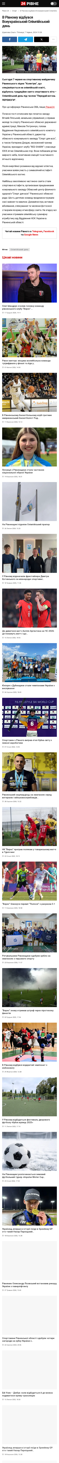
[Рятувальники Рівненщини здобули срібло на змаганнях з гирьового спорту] (29, 932)
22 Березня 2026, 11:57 (13, 963)
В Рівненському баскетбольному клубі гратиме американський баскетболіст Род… (27, 416)
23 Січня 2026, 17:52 (12, 1181)
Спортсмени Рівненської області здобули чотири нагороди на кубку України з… (28, 1339)
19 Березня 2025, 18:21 (13, 477)
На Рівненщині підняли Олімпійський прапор (26, 524)
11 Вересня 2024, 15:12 (13, 422)
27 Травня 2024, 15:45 (12, 1290)
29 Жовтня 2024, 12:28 (12, 1072)
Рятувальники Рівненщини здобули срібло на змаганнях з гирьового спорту (26, 957)
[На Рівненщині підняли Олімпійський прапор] (29, 501)
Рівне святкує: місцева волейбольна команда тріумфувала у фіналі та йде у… (26, 362)
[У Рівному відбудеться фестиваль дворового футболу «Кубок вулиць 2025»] (29, 1096)
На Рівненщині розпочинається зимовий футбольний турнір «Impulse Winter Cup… (23, 1175)
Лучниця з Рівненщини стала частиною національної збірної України (23, 471)
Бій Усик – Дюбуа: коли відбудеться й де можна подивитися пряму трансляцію (27, 1394)
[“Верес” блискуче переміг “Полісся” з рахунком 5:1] (29, 881)
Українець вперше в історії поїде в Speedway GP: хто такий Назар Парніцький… (27, 1230)
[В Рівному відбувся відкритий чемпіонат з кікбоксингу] (29, 1042)
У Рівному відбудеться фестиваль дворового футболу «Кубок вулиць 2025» (26, 1121)
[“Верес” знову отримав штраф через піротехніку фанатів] (29, 987)
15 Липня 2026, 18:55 (12, 638)
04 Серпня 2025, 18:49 (12, 692)
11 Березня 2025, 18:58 (13, 908)
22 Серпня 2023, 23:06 (12, 1345)
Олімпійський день (19, 250)
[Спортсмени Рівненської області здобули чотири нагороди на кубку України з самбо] (29, 1315)
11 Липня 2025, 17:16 (12, 1126)
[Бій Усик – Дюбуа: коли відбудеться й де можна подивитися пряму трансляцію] (29, 1369)
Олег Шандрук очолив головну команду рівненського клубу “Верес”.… (23, 307)
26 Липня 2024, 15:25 (12, 528)
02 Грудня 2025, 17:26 (12, 1017)
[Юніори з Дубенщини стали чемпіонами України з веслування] (29, 662)
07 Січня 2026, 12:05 (12, 747)
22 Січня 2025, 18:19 (12, 856)
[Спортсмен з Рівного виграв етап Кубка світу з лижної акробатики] (29, 717)
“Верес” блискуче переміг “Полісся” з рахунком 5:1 (28, 904)
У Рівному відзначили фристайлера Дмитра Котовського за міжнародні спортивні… (25, 577)
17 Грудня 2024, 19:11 (12, 313)
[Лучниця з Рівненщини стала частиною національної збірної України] (29, 447)
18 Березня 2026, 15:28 (13, 1236)
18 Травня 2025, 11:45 (12, 583)
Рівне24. (50, 107)
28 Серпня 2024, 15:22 (12, 801)
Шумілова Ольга (9, 32)
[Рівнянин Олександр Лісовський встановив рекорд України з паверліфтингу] (29, 1260)
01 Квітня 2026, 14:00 (12, 367)
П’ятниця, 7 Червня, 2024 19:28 (29, 32)
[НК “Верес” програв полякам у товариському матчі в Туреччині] (29, 826)
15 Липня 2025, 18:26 (12, 1399)
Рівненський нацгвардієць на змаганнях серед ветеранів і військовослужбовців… (27, 796)
